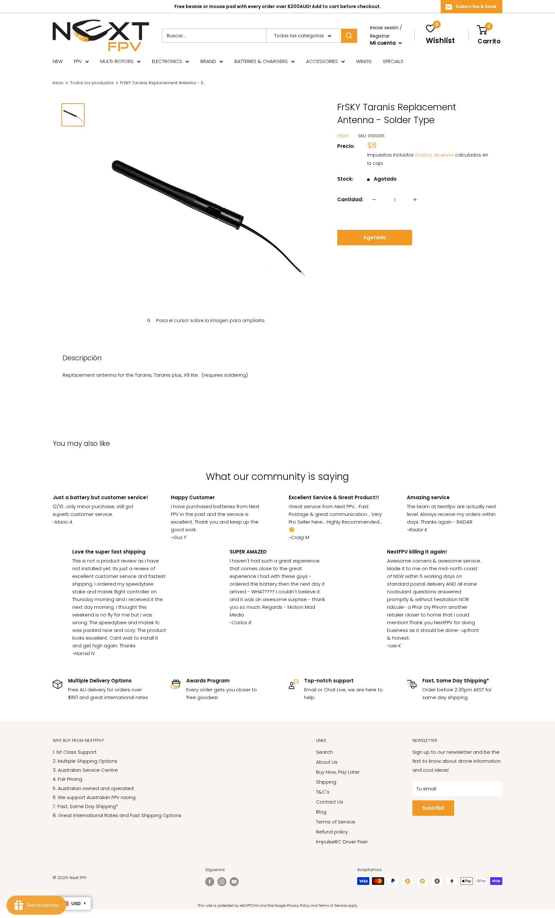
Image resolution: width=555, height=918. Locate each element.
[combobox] (214, 36)
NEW (58, 61)
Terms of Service (335, 821)
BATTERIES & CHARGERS (261, 61)
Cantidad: (350, 199)
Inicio (58, 83)
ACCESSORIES (322, 61)
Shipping (326, 782)
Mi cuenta (383, 43)
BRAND (208, 61)
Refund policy (332, 831)
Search (324, 752)
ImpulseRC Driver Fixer (342, 841)
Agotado (374, 237)
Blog (321, 811)
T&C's (323, 791)
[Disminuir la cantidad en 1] (374, 199)
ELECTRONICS (167, 61)
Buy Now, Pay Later (338, 772)
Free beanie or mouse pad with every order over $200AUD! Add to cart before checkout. (277, 6)
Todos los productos (92, 83)
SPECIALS (393, 61)
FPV (78, 61)
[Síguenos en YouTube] (234, 881)
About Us (327, 762)
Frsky (343, 136)
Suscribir (433, 808)
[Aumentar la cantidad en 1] (415, 199)
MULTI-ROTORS (117, 61)
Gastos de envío (434, 155)
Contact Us (329, 801)
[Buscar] (349, 36)
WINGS (364, 61)
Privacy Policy (298, 905)
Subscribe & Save (476, 6)
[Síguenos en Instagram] (221, 881)
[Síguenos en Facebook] (209, 881)
